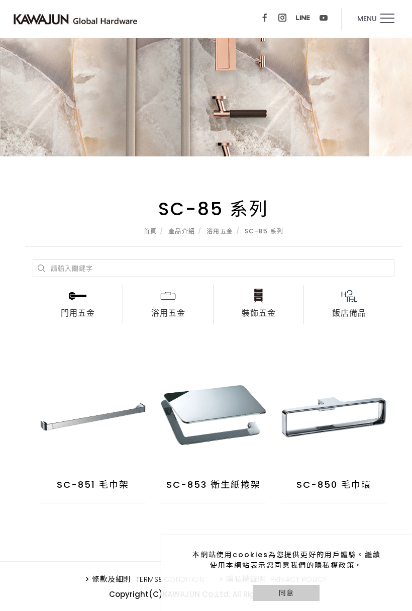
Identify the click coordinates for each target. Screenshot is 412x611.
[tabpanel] (206, 97)
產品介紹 (181, 231)
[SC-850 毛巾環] (334, 413)
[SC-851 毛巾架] (93, 413)
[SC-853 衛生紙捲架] (213, 414)
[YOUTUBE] (324, 19)
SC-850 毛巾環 (333, 484)
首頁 (150, 231)
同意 (286, 593)
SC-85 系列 (264, 231)
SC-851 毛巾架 (93, 484)
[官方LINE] (303, 19)
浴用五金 (220, 231)
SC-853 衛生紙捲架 (213, 484)
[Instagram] (282, 19)
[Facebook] (265, 19)
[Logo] (75, 19)
